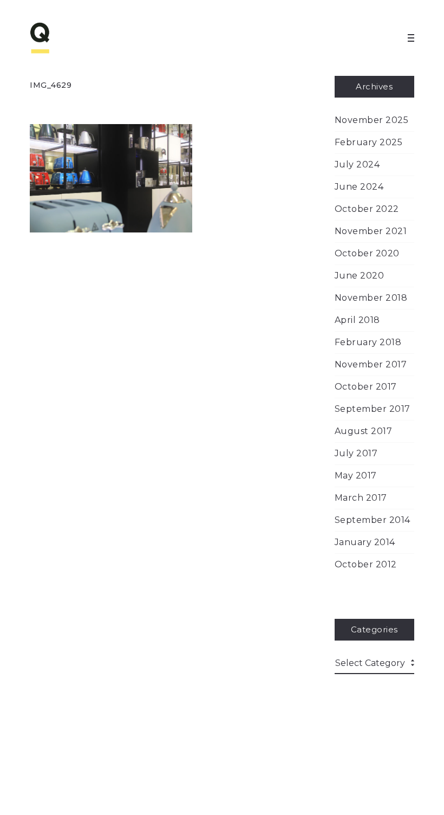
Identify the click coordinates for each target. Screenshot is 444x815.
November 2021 (371, 231)
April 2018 (357, 320)
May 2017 (356, 475)
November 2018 (371, 298)
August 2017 (364, 431)
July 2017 (356, 453)
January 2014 (365, 542)
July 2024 (357, 164)
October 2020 (367, 253)
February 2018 (368, 342)
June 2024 (359, 187)
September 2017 (372, 409)
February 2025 (369, 142)
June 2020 (359, 275)
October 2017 (366, 386)
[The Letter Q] (62, 38)
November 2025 (372, 120)
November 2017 (371, 364)
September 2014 (372, 520)
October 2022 (367, 209)
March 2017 (361, 498)
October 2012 (366, 564)
